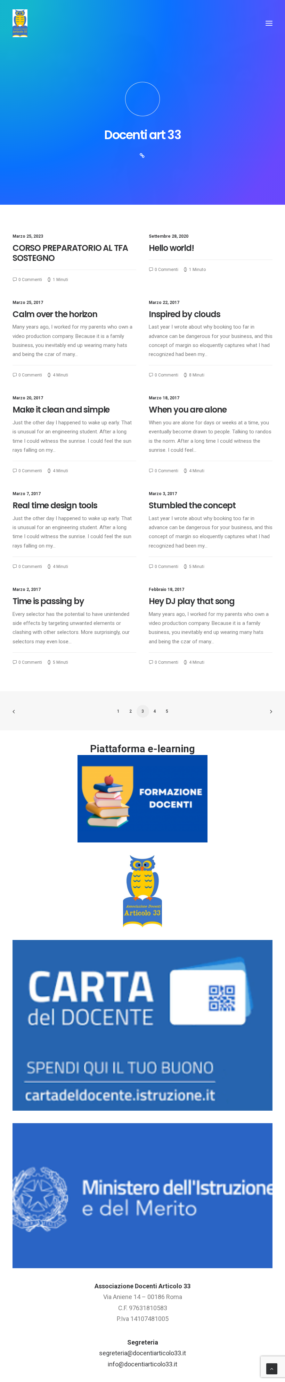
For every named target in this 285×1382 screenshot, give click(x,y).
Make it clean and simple (61, 409)
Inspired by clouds (184, 314)
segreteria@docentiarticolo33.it (142, 1353)
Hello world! (171, 248)
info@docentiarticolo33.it (142, 1364)
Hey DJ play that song (192, 601)
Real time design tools (55, 505)
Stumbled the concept (192, 505)
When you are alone (187, 409)
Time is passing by (48, 601)
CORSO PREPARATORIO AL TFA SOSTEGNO (70, 253)
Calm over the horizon (55, 314)
